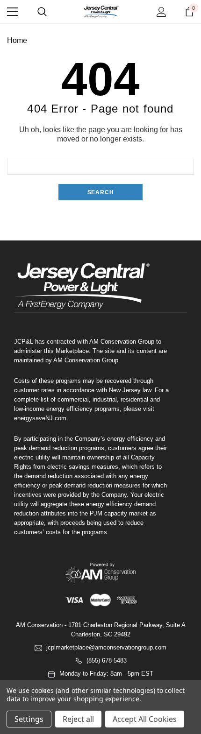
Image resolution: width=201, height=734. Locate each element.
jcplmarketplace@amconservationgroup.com (106, 647)
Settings (28, 719)
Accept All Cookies (145, 719)
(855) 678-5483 (106, 660)
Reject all (78, 719)
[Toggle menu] (12, 11)
